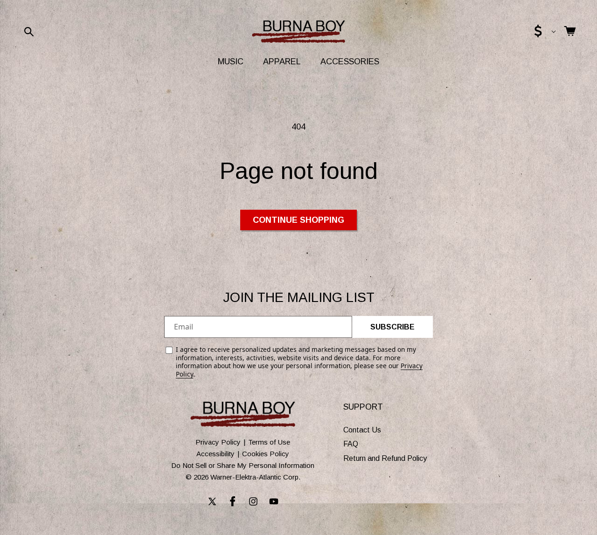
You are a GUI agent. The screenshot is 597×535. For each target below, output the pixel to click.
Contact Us (362, 430)
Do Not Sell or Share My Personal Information (242, 465)
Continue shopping (298, 220)
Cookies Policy (265, 454)
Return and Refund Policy (385, 458)
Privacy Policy (218, 442)
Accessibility (215, 454)
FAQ (350, 444)
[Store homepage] (242, 414)
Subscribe (392, 327)
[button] (29, 31)
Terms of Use (269, 442)
